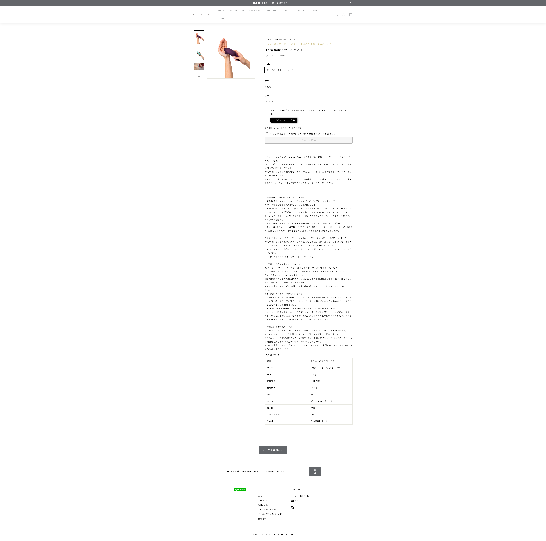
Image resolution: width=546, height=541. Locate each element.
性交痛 (292, 39)
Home (268, 39)
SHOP (314, 10)
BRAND (253, 10)
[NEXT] (199, 76)
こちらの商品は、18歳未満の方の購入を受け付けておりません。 (303, 133)
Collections (280, 39)
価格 (267, 80)
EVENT (288, 10)
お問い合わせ (264, 505)
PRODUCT (236, 10)
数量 (267, 95)
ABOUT (302, 10)
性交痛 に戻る (275, 449)
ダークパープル (274, 70)
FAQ (260, 496)
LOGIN (221, 18)
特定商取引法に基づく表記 (270, 514)
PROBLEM (271, 10)
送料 (271, 128)
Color (268, 63)
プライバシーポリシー (268, 509)
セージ (290, 70)
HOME (221, 10)
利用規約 (262, 518)
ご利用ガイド (264, 500)
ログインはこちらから (284, 120)
